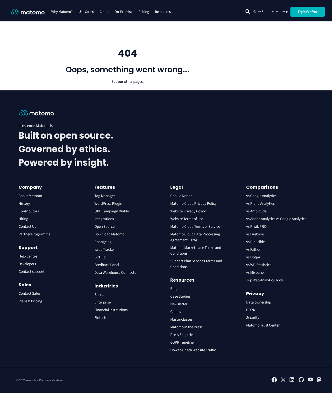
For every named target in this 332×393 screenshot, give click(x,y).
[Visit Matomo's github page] (301, 381)
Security (252, 317)
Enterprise (102, 302)
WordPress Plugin (108, 203)
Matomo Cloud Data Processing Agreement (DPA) (195, 237)
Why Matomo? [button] (62, 11)
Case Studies (180, 296)
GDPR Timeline (182, 342)
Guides (175, 312)
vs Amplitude (256, 211)
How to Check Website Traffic (193, 350)
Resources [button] (163, 11)
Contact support (31, 271)
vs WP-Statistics (258, 265)
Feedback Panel (106, 265)
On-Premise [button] (124, 11)
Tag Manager (104, 196)
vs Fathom (254, 249)
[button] (247, 11)
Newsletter (178, 304)
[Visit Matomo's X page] (283, 381)
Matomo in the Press (186, 327)
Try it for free (308, 11)
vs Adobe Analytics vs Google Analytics (276, 219)
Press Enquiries (182, 335)
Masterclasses (181, 319)
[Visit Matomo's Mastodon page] (319, 381)
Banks (99, 294)
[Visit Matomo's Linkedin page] (292, 381)
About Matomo (30, 196)
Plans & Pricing (30, 301)
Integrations (104, 219)
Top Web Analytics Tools (265, 280)
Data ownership (258, 302)
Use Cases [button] (86, 11)
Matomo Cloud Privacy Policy (193, 203)
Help (285, 12)
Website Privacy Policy (188, 211)
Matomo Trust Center (263, 325)
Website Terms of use (186, 219)
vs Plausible (255, 242)
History (24, 203)
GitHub (99, 257)
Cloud (104, 11)
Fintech (100, 317)
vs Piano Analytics (260, 203)
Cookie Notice (181, 196)
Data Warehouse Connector (116, 272)
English (262, 12)
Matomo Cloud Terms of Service (195, 226)
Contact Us (27, 226)
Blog (174, 289)
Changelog (103, 242)
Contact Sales (29, 293)
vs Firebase (255, 234)
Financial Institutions (111, 310)
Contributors (29, 211)
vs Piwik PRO (256, 226)
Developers (27, 264)
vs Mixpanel (255, 272)
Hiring (23, 219)
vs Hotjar (253, 257)
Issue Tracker (104, 249)
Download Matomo (109, 234)
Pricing (143, 11)
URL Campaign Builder (112, 211)
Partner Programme (34, 234)
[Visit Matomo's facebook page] (274, 381)
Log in (274, 12)
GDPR (250, 310)
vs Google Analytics (261, 196)
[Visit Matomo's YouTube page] (310, 381)
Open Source (104, 226)
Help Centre (28, 256)
